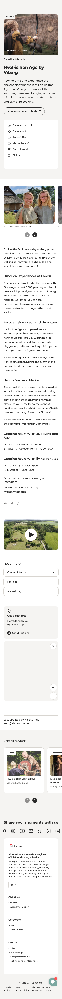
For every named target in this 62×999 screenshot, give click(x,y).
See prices (18, 131)
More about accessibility (22, 111)
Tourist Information (18, 907)
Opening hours (21, 125)
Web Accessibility (22, 989)
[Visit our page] (13, 831)
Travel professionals (19, 956)
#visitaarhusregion (15, 491)
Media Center (15, 929)
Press (11, 925)
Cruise (11, 948)
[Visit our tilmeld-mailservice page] (31, 831)
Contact (12, 902)
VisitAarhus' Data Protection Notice (41, 989)
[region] (31, 534)
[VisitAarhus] (17, 845)
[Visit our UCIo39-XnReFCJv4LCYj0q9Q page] (22, 831)
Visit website (20, 143)
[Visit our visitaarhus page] (4, 831)
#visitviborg (31, 487)
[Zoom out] (53, 696)
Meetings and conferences (23, 961)
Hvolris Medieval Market (18, 419)
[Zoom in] (53, 687)
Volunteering (15, 952)
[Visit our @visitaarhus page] (40, 831)
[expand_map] (53, 646)
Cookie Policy (7, 989)
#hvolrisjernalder (14, 487)
